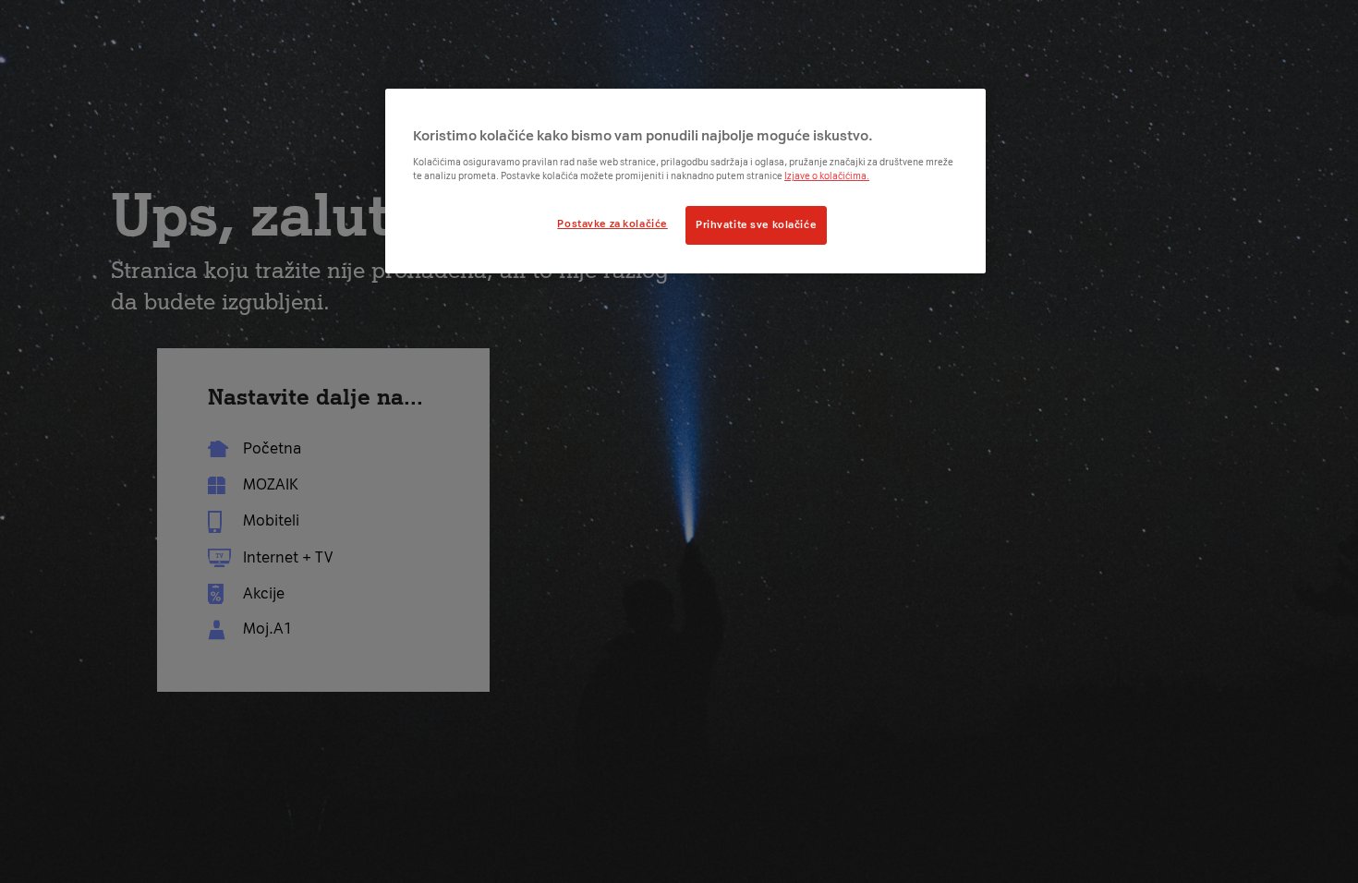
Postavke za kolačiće (612, 223)
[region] (685, 181)
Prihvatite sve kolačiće (756, 224)
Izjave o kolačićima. (826, 176)
